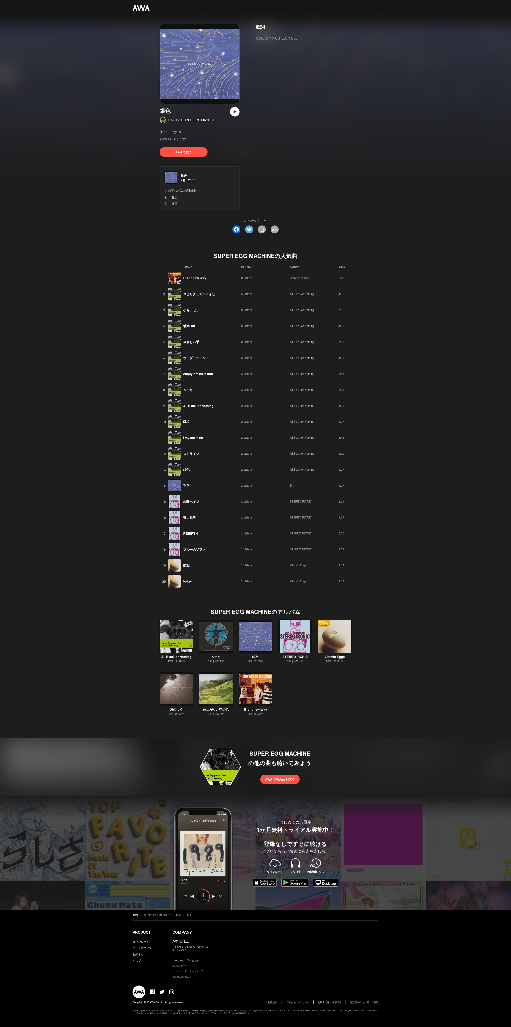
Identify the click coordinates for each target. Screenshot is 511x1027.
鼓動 (186, 565)
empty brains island (198, 373)
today (187, 581)
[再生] (235, 112)
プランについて (142, 948)
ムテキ (188, 389)
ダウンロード (141, 941)
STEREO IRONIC (301, 501)
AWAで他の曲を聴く (280, 779)
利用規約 (272, 1002)
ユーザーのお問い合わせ (185, 960)
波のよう (176, 709)
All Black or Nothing (302, 294)
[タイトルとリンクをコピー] (262, 229)
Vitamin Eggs (298, 565)
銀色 (184, 175)
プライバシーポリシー (297, 1002)
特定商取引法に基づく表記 (364, 1002)
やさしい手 (191, 342)
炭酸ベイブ (191, 501)
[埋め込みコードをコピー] (275, 229)
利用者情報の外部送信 (330, 1002)
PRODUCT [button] (142, 932)
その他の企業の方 (182, 976)
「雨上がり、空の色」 (216, 709)
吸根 (186, 421)
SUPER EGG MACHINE (198, 120)
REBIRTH (190, 533)
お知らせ (138, 954)
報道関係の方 (179, 965)
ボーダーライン (194, 358)
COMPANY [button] (182, 932)
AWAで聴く (183, 152)
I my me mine (193, 437)
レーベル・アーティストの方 (188, 971)
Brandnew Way (194, 278)
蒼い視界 (189, 517)
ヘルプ (137, 961)
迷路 (174, 203)
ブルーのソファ (194, 549)
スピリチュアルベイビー (200, 294)
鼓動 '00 (189, 326)
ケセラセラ (191, 310)
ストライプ (191, 453)
